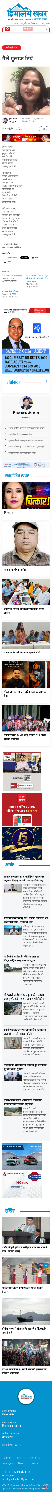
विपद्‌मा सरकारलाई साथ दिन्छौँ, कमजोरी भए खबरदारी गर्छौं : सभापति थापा (26, 920)
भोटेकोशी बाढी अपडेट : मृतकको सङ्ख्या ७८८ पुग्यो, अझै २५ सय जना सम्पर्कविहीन (24, 997)
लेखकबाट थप (26, 417)
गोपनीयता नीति (34, 1457)
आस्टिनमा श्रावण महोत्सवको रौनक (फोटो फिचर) (22, 1290)
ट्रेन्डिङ (10, 1211)
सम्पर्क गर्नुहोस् (7, 1463)
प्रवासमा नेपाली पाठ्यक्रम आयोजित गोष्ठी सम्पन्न (26, 440)
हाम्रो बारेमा (21, 1457)
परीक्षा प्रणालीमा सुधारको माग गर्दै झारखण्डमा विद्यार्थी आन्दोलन (24, 1371)
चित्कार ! (8, 513)
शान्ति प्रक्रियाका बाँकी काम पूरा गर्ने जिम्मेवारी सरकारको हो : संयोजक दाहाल (37, 278)
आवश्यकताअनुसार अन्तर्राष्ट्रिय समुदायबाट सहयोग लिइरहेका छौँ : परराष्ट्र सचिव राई (24, 878)
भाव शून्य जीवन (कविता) (10, 291)
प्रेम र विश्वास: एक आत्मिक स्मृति (12, 275)
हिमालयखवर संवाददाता (13, 120)
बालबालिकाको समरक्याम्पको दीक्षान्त (21, 434)
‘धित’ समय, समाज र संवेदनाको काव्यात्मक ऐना (25, 694)
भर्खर (9, 865)
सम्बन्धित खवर (17, 476)
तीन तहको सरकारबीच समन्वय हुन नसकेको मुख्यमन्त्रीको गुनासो (25, 1067)
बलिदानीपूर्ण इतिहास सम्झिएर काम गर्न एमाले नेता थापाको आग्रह (24, 1249)
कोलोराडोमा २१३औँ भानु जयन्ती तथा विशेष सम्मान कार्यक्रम (25, 737)
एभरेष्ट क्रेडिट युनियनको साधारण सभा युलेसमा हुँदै (26, 446)
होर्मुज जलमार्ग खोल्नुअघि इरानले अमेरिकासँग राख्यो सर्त (24, 1331)
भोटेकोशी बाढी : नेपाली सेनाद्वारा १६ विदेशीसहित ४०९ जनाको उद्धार (21, 958)
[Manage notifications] (46, 1487)
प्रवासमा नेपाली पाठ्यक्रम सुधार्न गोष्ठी (22, 453)
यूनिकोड (34, 1463)
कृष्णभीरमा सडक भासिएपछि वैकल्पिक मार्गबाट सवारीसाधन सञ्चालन (23, 1102)
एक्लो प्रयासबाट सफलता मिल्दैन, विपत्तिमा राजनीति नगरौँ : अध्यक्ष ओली (25, 1032)
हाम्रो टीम (7, 1457)
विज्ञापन (21, 1463)
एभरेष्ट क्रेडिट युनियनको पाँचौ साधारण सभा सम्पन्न (27, 428)
